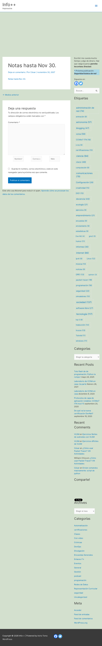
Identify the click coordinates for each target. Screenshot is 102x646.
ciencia (82, 156)
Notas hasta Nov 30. (17, 79)
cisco (81, 162)
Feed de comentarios (83, 618)
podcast (77, 576)
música (81, 264)
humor (80, 241)
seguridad (82, 291)
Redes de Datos (81, 584)
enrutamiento (83, 226)
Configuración (84, 182)
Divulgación (79, 551)
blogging (82, 128)
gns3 (92, 236)
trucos (80, 330)
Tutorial (80, 335)
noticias (80, 269)
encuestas (81, 221)
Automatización (81, 525)
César (76, 448)
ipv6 (79, 259)
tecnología (84, 314)
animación (81, 117)
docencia (83, 199)
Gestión (77, 572)
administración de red (85, 109)
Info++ (9, 4)
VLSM (76, 434)
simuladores (83, 296)
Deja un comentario (16, 72)
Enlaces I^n (79, 559)
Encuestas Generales (83, 555)
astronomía (84, 122)
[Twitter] (81, 83)
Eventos (77, 563)
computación (82, 168)
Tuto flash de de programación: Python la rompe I (85, 374)
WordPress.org (80, 623)
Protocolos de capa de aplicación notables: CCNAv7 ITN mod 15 (86, 401)
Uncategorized (80, 597)
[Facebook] (76, 83)
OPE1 (80, 274)
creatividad (82, 188)
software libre (84, 308)
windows (81, 341)
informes (82, 247)
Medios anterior (11, 95)
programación (84, 285)
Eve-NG (80, 236)
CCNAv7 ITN (83, 139)
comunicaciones (84, 175)
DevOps (77, 546)
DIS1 (80, 193)
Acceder (77, 610)
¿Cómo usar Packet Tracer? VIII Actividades (83, 451)
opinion (92, 275)
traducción (82, 325)
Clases (77, 534)
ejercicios (81, 210)
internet (82, 253)
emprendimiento (85, 215)
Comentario (14, 122)
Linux (91, 259)
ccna (80, 134)
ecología (82, 204)
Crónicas (78, 542)
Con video (78, 538)
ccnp (79, 145)
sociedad (84, 302)
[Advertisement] (51, 30)
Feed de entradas (81, 614)
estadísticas (82, 231)
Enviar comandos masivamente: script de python (86, 471)
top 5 (79, 320)
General (77, 567)
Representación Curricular (85, 588)
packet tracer (84, 280)
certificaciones (84, 150)
